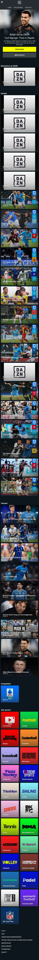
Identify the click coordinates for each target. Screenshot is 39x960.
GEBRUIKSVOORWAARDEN (11, 937)
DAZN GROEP (6, 946)
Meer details (19, 55)
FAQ (2, 934)
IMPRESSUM (6, 943)
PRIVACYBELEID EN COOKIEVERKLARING (16, 940)
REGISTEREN (19, 49)
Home (10, 7)
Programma (18, 7)
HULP (3, 931)
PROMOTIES (5, 949)
